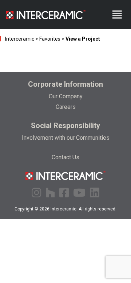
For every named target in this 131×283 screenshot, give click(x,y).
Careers (66, 106)
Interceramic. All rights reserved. (83, 209)
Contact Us (65, 157)
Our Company (66, 96)
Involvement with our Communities (66, 137)
